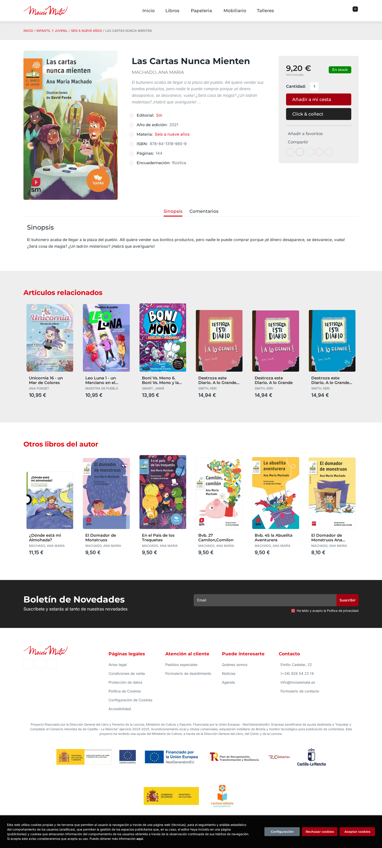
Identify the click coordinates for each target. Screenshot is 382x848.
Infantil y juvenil (52, 30)
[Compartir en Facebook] (290, 152)
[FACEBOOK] (28, 664)
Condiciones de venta (127, 673)
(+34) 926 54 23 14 (297, 673)
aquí (139, 838)
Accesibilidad (120, 709)
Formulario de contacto (300, 691)
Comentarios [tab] (203, 211)
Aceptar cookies (357, 832)
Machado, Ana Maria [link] (158, 72)
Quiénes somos (234, 664)
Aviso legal (118, 664)
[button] (354, 11)
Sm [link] (159, 115)
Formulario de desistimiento (188, 673)
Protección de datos (125, 682)
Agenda (228, 682)
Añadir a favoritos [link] (305, 133)
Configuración (282, 832)
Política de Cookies (125, 691)
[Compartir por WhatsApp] (309, 152)
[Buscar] (350, 11)
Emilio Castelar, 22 (296, 664)
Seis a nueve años (86, 30)
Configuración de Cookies (130, 700)
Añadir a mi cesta (311, 99)
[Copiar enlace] (329, 152)
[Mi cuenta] (357, 11)
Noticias (228, 673)
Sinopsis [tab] (173, 211)
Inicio (28, 30)
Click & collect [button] (307, 114)
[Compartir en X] (300, 152)
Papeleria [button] (201, 10)
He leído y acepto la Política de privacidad (328, 610)
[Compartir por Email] (319, 152)
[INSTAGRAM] (40, 664)
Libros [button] (172, 10)
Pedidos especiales (181, 664)
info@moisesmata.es (298, 682)
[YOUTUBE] (52, 664)
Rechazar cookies (320, 832)
